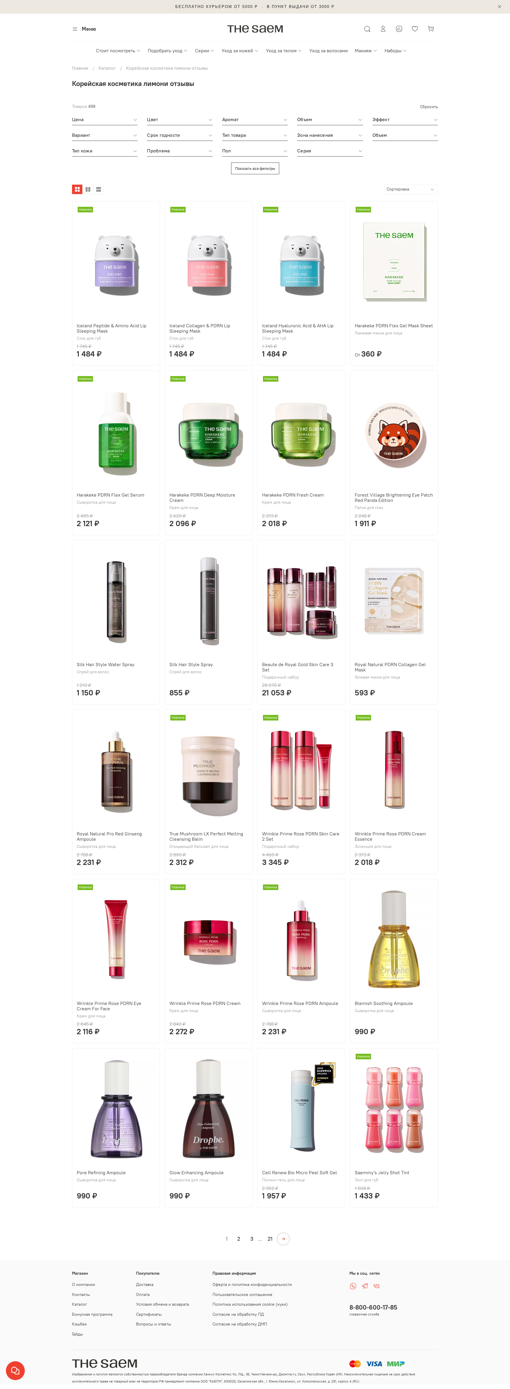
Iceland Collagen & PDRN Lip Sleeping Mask (199, 328)
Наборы (393, 50)
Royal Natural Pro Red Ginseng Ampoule (109, 836)
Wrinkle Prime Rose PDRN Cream (205, 1003)
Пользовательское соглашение (242, 1294)
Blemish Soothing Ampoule (384, 1003)
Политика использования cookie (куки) (250, 1304)
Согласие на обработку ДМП (239, 1324)
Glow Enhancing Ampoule (196, 1172)
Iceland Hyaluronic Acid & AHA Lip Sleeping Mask (298, 328)
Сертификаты (149, 1314)
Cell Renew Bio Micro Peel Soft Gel (299, 1172)
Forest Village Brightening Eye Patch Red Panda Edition (394, 497)
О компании (83, 1284)
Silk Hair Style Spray (191, 664)
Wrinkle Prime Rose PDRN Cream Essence (390, 836)
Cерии (202, 50)
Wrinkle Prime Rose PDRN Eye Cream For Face (109, 1005)
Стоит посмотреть (115, 50)
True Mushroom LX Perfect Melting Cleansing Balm (206, 836)
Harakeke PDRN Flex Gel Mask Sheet (394, 325)
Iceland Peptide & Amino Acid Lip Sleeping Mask (111, 328)
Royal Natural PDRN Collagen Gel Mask (390, 667)
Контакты (81, 1294)
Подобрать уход (165, 50)
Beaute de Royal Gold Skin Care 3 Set (297, 667)
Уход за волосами (328, 50)
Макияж (363, 50)
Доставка (144, 1284)
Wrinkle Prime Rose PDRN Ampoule (300, 1003)
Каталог (107, 68)
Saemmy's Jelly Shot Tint (382, 1172)
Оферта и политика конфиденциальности (252, 1284)
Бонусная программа (92, 1314)
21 (270, 1238)
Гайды (77, 1334)
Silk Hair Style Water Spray (105, 664)
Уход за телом (281, 50)
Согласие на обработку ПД (238, 1314)
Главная (80, 68)
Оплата (143, 1294)
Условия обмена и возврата (162, 1304)
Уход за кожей (237, 50)
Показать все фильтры (255, 168)
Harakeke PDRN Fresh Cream (293, 495)
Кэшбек (79, 1324)
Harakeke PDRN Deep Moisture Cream (202, 497)
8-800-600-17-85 (373, 1307)
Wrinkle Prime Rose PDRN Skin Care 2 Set (300, 836)
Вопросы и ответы (153, 1324)
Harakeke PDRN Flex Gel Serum (110, 495)
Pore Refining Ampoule (101, 1172)
